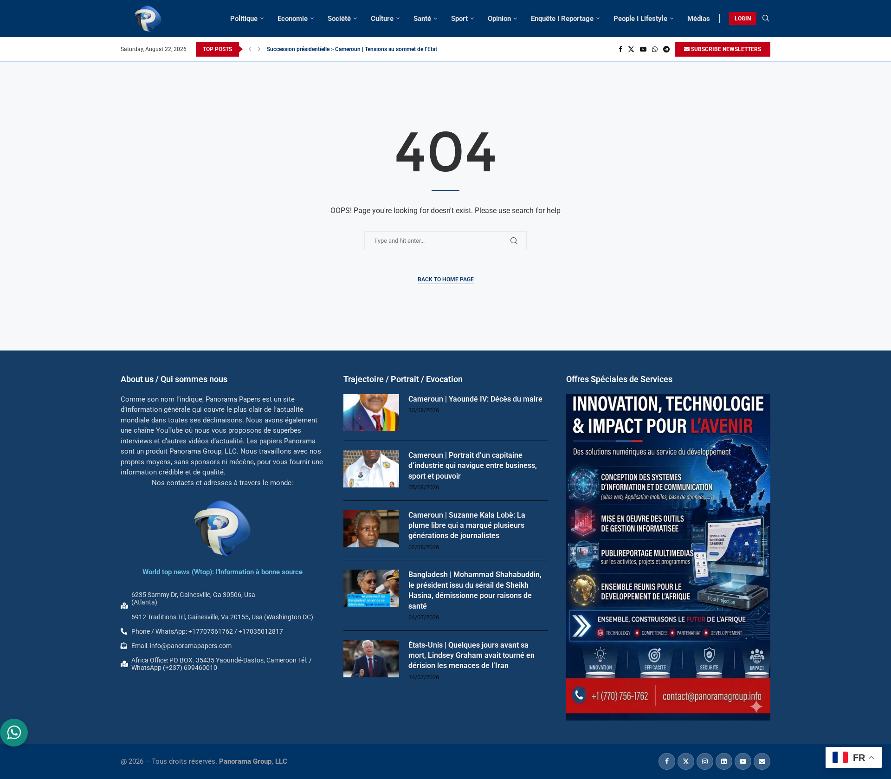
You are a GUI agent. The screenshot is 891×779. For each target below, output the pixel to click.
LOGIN (743, 18)
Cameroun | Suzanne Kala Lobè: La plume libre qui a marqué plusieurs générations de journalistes (466, 525)
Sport (459, 18)
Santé (422, 18)
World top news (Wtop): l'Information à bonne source (222, 572)
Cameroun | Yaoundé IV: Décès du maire (475, 399)
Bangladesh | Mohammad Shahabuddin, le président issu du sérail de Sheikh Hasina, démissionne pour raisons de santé (475, 590)
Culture (382, 18)
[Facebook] (620, 49)
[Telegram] (666, 49)
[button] (250, 49)
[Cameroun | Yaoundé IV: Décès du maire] (371, 412)
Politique (244, 18)
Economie (293, 18)
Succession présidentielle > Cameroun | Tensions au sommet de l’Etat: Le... (358, 49)
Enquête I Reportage (562, 18)
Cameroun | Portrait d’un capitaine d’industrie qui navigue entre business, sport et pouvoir (472, 465)
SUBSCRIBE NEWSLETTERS (725, 49)
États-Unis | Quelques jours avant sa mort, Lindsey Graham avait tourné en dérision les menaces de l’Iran (471, 655)
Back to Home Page (446, 279)
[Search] (765, 18)
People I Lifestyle (640, 18)
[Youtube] (643, 49)
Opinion (499, 18)
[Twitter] (631, 49)
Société (339, 18)
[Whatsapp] (655, 49)
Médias (698, 18)
